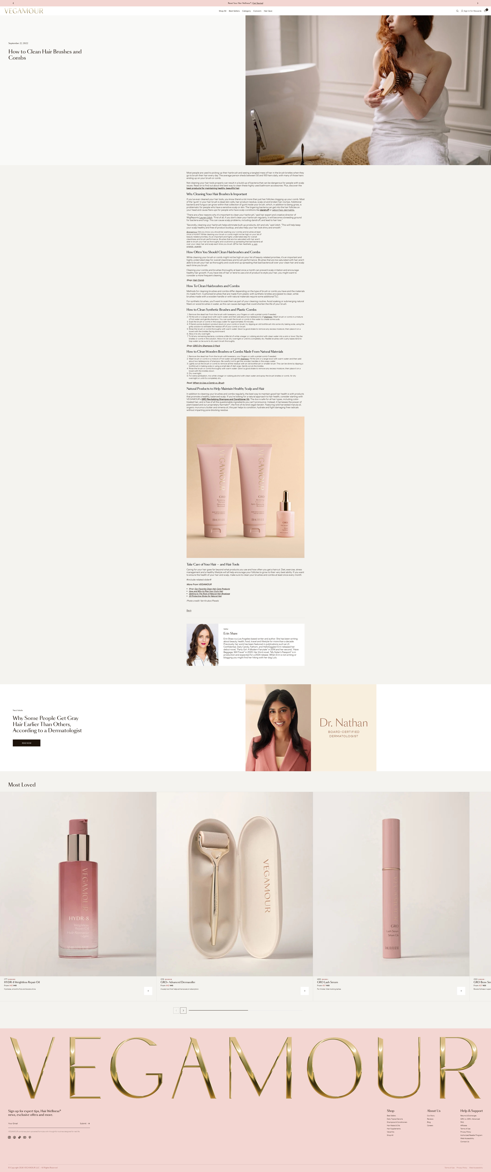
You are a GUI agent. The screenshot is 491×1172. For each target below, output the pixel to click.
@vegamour (192, 232)
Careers (430, 1125)
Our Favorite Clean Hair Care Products (212, 589)
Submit (83, 1123)
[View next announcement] (477, 3)
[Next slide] (183, 1010)
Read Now (31, 744)
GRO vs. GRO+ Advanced (470, 1119)
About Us (433, 1111)
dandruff (264, 210)
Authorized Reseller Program (471, 1135)
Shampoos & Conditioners (397, 1122)
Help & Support (471, 1111)
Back (189, 610)
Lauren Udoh (205, 217)
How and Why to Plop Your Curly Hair (206, 591)
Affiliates (463, 1125)
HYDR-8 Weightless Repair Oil (22, 982)
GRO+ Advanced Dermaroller (178, 982)
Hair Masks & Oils (393, 1125)
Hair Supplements (394, 1129)
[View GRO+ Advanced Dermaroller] (235, 884)
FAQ (462, 1122)
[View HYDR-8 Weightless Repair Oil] (78, 884)
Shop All (222, 11)
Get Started (258, 3)
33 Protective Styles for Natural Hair (205, 596)
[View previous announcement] (13, 3)
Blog (429, 1122)
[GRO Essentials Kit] (246, 487)
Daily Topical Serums (395, 1119)
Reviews (430, 1119)
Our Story (431, 1116)
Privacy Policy (465, 1132)
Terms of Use (465, 1129)
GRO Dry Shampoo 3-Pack (206, 345)
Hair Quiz (268, 11)
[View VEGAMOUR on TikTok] (19, 1137)
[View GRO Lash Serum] (391, 884)
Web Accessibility (467, 1138)
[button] (485, 11)
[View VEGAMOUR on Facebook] (14, 1137)
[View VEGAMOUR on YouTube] (24, 1137)
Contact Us (464, 1142)
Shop (390, 1111)
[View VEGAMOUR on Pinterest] (29, 1137)
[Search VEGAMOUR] (457, 11)
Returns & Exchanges (468, 1116)
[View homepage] (23, 11)
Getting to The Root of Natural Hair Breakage (209, 593)
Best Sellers (234, 11)
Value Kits (390, 1132)
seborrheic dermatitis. (283, 210)
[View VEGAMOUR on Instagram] (9, 1137)
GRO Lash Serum (327, 982)
